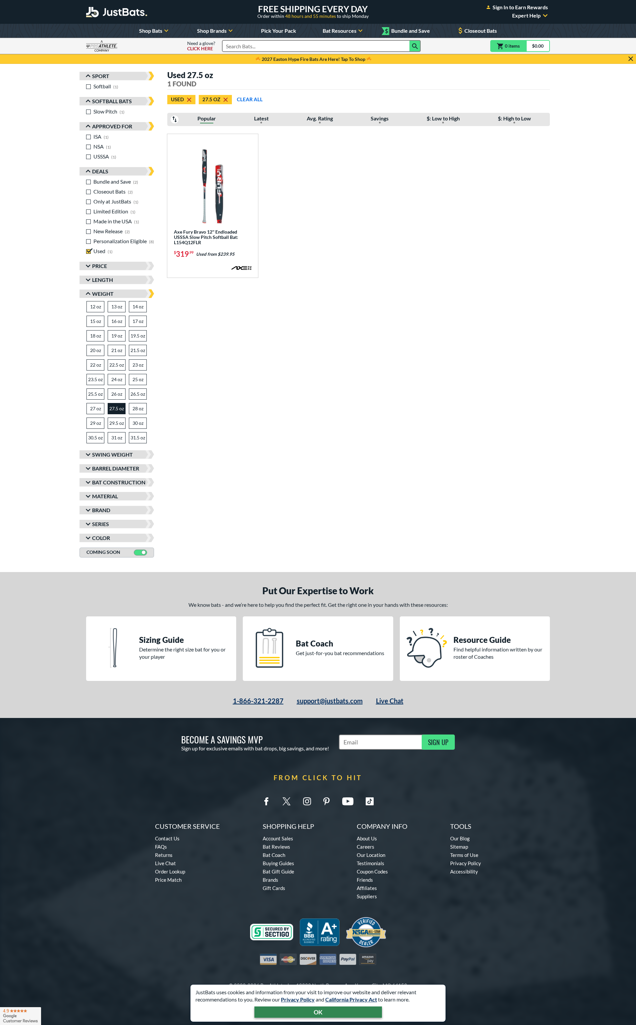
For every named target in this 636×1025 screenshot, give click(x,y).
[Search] (415, 46)
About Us (367, 838)
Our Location (371, 855)
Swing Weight (112, 454)
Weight (103, 293)
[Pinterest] (326, 801)
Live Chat (389, 701)
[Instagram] (307, 801)
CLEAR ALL (250, 99)
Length (102, 280)
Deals (100, 171)
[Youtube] (347, 801)
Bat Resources (339, 30)
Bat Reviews (276, 847)
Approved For (112, 126)
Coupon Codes (372, 871)
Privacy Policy (298, 999)
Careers (365, 847)
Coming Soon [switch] (103, 552)
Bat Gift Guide (278, 871)
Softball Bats (112, 101)
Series (100, 524)
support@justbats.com (330, 701)
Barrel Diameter (115, 468)
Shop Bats (150, 30)
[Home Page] (116, 12)
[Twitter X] (287, 801)
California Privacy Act (351, 999)
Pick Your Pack (278, 30)
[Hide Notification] (630, 59)
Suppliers (367, 896)
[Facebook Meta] (266, 801)
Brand (101, 510)
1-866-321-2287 (258, 701)
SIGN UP (438, 742)
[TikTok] (370, 801)
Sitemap (459, 847)
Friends (365, 880)
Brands (270, 880)
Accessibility (464, 871)
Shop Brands (212, 30)
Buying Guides (278, 863)
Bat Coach (274, 855)
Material (105, 496)
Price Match (168, 880)
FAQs (161, 847)
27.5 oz (211, 99)
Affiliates (367, 888)
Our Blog (460, 838)
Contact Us (167, 838)
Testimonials (370, 863)
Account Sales (278, 838)
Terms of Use (464, 855)
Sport (100, 76)
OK (318, 1012)
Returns (164, 855)
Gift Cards (274, 888)
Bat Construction (118, 482)
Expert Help (526, 15)
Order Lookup (170, 871)
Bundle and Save (407, 30)
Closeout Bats (480, 30)
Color (101, 538)
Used (177, 99)
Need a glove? (201, 46)
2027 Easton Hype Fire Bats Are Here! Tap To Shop (313, 59)
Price (99, 266)
